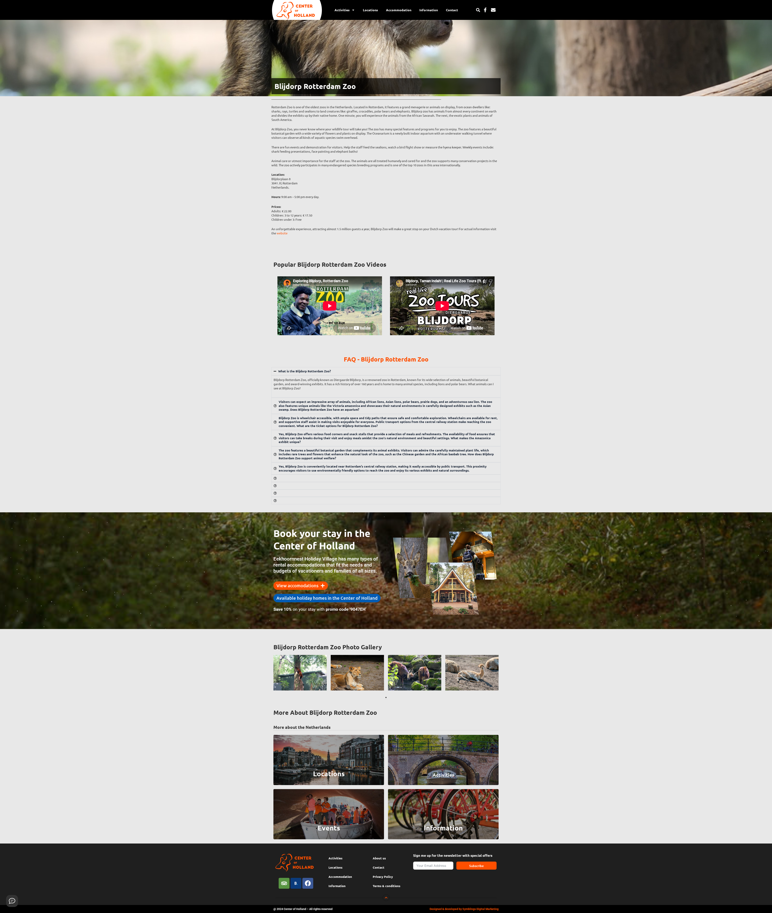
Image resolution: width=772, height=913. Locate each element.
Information (428, 10)
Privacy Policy (383, 877)
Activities (342, 10)
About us (379, 858)
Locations (370, 10)
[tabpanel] (300, 672)
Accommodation (398, 10)
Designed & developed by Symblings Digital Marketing (464, 909)
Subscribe (476, 865)
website (282, 233)
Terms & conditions (386, 886)
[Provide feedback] (12, 901)
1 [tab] (386, 697)
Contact (452, 10)
